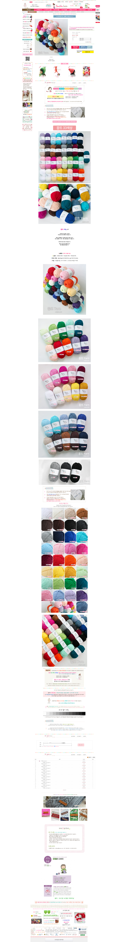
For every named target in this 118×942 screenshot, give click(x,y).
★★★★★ (57, 746)
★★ (45, 746)
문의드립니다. (45, 761)
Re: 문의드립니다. (48, 762)
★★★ (49, 746)
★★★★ (52, 746)
